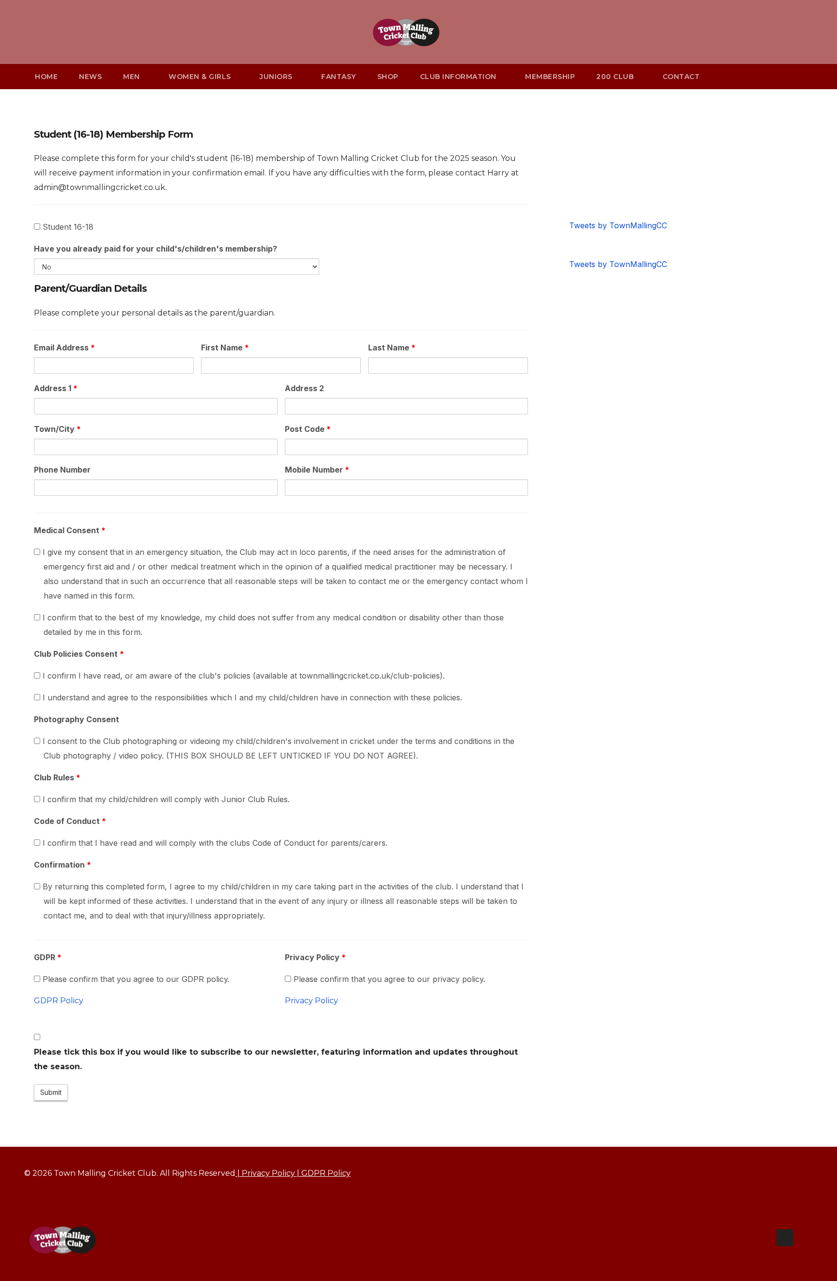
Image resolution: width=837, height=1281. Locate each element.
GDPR (48, 957)
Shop (388, 76)
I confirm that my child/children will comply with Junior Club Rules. (165, 799)
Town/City (57, 429)
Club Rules (57, 777)
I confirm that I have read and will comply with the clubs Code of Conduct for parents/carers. (214, 843)
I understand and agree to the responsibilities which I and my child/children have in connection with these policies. (251, 697)
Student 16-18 (66, 227)
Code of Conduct (70, 821)
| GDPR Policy (323, 1173)
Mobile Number (317, 469)
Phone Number (62, 469)
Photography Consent (76, 719)
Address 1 (56, 388)
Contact (681, 76)
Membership (550, 76)
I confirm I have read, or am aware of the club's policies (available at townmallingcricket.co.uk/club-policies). (242, 675)
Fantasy (338, 76)
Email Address (64, 347)
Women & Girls (201, 76)
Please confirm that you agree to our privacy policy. (388, 979)
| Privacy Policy (265, 1173)
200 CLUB (616, 76)
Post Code (308, 429)
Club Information (459, 76)
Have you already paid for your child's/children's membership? (155, 248)
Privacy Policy (315, 957)
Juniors (277, 76)
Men (132, 76)
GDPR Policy (58, 1000)
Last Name (392, 347)
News (90, 76)
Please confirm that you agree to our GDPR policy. (135, 979)
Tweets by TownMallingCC (618, 225)
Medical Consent (70, 530)
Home (46, 76)
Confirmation (62, 865)
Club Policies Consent (79, 654)
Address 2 (304, 388)
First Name (225, 347)
